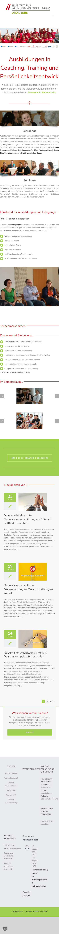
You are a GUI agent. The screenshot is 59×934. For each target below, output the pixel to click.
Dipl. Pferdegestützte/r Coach (46, 150)
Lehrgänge (30, 131)
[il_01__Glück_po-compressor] (29, 421)
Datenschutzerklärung (49, 799)
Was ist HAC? (11, 795)
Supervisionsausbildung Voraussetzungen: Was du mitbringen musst (28, 589)
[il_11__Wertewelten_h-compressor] (29, 396)
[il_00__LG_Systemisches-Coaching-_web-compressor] (29, 161)
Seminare (29, 180)
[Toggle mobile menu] (53, 15)
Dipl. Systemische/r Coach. (32, 153)
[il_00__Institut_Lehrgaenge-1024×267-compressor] (29, 111)
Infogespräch (17, 224)
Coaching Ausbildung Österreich (8, 866)
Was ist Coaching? (11, 778)
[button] (5, 929)
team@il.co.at (46, 793)
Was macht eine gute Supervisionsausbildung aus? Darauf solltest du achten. (28, 519)
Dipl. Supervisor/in (25, 150)
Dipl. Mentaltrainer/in (8, 153)
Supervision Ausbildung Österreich (8, 856)
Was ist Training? (11, 773)
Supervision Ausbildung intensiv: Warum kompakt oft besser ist (25, 654)
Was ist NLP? (11, 790)
